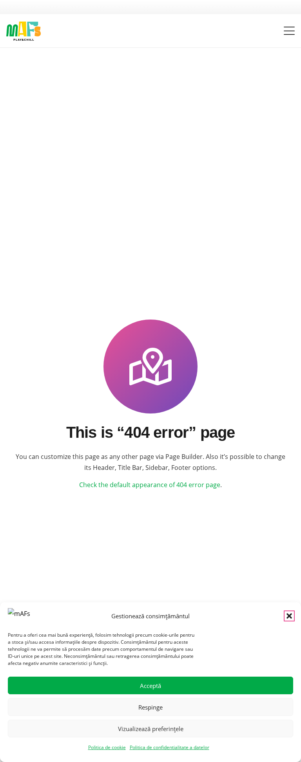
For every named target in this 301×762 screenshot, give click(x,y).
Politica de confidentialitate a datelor (169, 747)
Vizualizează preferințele (150, 729)
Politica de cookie (107, 747)
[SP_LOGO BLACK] (23, 31)
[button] (289, 616)
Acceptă (150, 686)
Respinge (150, 707)
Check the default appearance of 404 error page (149, 484)
